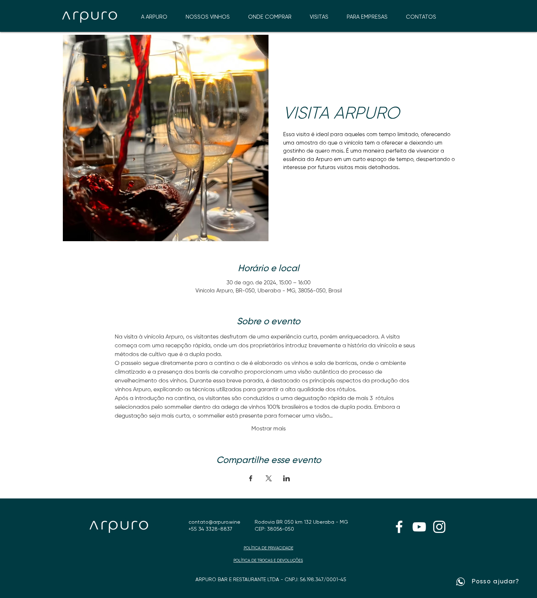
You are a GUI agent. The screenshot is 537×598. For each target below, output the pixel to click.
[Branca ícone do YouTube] (419, 527)
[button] (270, 17)
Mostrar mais (268, 429)
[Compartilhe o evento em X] (268, 478)
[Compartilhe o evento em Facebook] (250, 478)
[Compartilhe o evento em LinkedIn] (286, 478)
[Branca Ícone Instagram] (439, 527)
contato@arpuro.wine (214, 522)
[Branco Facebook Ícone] (399, 527)
